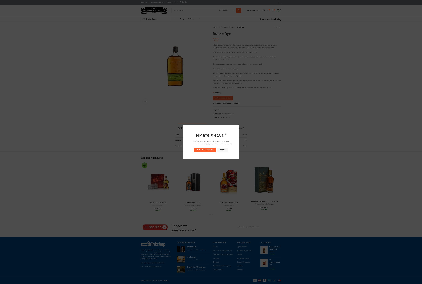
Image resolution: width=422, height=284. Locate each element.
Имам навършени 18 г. (205, 150)
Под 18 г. (223, 150)
